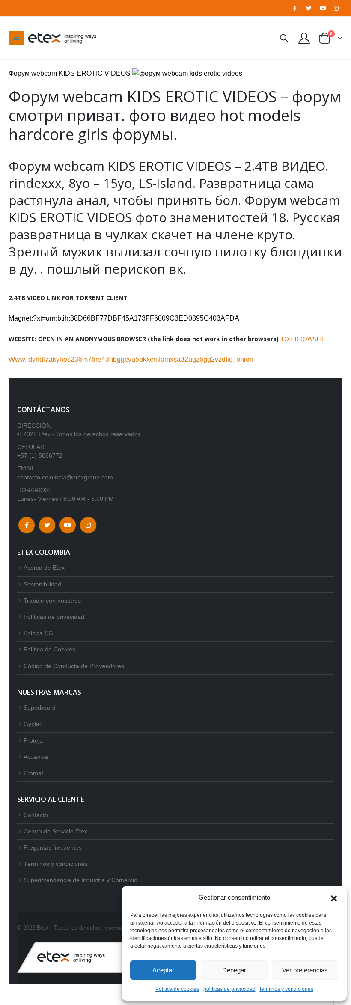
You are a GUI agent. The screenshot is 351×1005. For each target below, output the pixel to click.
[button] (334, 897)
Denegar (234, 970)
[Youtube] (322, 8)
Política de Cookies (49, 649)
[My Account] (304, 38)
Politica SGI (39, 633)
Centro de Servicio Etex (55, 831)
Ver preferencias (305, 970)
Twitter (47, 525)
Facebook (26, 525)
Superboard (40, 707)
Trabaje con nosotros (52, 600)
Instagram (88, 525)
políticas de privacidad (229, 989)
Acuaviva (36, 756)
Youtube (67, 525)
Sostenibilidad (42, 584)
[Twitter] (308, 8)
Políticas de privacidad (54, 616)
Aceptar (163, 970)
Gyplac (33, 723)
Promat (33, 773)
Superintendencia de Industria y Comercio (80, 880)
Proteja (33, 740)
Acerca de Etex (44, 567)
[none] (330, 1002)
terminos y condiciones (286, 989)
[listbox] (330, 1002)
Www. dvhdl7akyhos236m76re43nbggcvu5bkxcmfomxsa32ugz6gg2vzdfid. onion (131, 359)
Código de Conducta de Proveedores (74, 666)
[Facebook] (294, 8)
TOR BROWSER (302, 339)
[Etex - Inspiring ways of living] (62, 38)
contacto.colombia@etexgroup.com (65, 477)
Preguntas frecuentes (53, 847)
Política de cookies (177, 989)
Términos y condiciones (56, 863)
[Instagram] (336, 8)
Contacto (36, 815)
